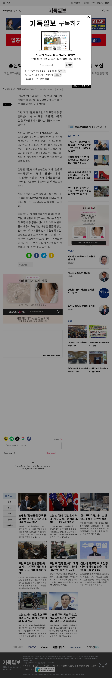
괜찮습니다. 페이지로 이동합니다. (39, 78)
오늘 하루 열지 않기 (81, 86)
